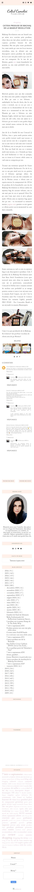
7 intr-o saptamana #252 (16, 626)
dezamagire (6, 793)
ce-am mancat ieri (18, 784)
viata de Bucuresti (7, 845)
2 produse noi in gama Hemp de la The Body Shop (19, 622)
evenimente (6, 797)
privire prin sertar (18, 825)
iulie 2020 (11, 600)
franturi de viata (9, 799)
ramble (11, 829)
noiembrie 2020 (13, 590)
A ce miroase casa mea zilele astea (19, 635)
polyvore (5, 823)
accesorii (5, 777)
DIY (13, 793)
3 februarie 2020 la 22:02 (21, 425)
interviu (30, 806)
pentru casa (12, 820)
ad (10, 777)
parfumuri (27, 818)
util (30, 843)
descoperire (19, 790)
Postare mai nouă (8, 481)
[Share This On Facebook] (15, 357)
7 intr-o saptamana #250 (16, 652)
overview (6, 818)
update (26, 843)
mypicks (16, 813)
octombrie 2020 (13, 593)
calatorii (13, 781)
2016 (7, 676)
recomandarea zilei (9, 832)
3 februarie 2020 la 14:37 (17, 390)
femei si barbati (24, 797)
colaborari (9, 786)
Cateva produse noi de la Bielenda (16, 640)
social (30, 838)
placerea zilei (27, 820)
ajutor (13, 777)
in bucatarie (23, 806)
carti (9, 784)
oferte (18, 815)
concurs (16, 786)
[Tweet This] (17, 357)
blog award (20, 779)
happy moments (18, 804)
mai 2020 (10, 605)
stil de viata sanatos (21, 840)
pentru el (19, 820)
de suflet (15, 788)
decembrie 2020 (13, 588)
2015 (7, 678)
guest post (28, 802)
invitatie (16, 809)
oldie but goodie (27, 816)
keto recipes (15, 811)
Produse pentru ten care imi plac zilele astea (19, 629)
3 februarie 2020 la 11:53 (22, 366)
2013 (7, 683)
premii (13, 822)
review (11, 834)
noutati (28, 813)
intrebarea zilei (7, 809)
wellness (16, 845)
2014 (7, 681)
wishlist (29, 845)
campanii (20, 781)
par (13, 818)
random (18, 830)
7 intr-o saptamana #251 (16, 637)
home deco (28, 804)
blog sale (28, 779)
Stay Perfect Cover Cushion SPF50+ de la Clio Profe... (17, 645)
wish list (23, 845)
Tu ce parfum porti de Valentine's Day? (19, 649)
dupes (4, 795)
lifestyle (22, 811)
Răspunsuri (11, 374)
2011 (7, 688)
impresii (16, 806)
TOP (16, 843)
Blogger (25, 765)
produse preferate (15, 827)
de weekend (22, 788)
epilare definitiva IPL (23, 795)
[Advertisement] (17, 749)
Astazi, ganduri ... (13, 655)
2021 (7, 583)
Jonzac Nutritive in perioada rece (19, 657)
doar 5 (18, 793)
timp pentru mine (8, 843)
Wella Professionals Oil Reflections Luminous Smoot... (19, 618)
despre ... (28, 790)
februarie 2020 (12, 612)
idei (3, 806)
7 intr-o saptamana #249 (16, 664)
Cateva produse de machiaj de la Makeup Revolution (19, 660)
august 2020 (11, 598)
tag (31, 840)
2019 (7, 668)
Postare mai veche (25, 481)
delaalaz (11, 790)
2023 (7, 578)
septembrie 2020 (13, 595)
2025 (7, 573)
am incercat (25, 777)
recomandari (22, 832)
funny (19, 800)
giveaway (19, 801)
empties (11, 795)
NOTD (22, 813)
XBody (4, 847)
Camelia (13, 377)
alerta (18, 777)
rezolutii (20, 835)
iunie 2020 (11, 602)
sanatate (29, 835)
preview (21, 823)
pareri (19, 818)
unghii (20, 843)
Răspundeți (9, 371)
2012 (7, 686)
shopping (17, 22)
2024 (7, 576)
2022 (7, 580)
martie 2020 (11, 610)
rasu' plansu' (27, 830)
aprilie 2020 (11, 607)
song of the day (7, 840)
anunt (9, 779)
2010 (7, 690)
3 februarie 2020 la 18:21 (24, 406)
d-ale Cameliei (24, 786)
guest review (7, 804)
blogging (5, 781)
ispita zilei (23, 809)
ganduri (24, 799)
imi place (9, 806)
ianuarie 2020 (12, 666)
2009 (7, 693)
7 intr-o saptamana (12, 774)
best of (13, 779)
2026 (7, 571)
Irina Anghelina (10, 366)
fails (14, 797)
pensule (5, 820)
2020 (7, 585)
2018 (7, 671)
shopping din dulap (20, 838)
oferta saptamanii (8, 816)
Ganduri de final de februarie (18, 615)
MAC (27, 811)
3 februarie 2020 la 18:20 (24, 377)
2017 (7, 673)
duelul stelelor (27, 793)
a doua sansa (27, 774)
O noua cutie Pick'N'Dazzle (17, 632)
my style (10, 813)
